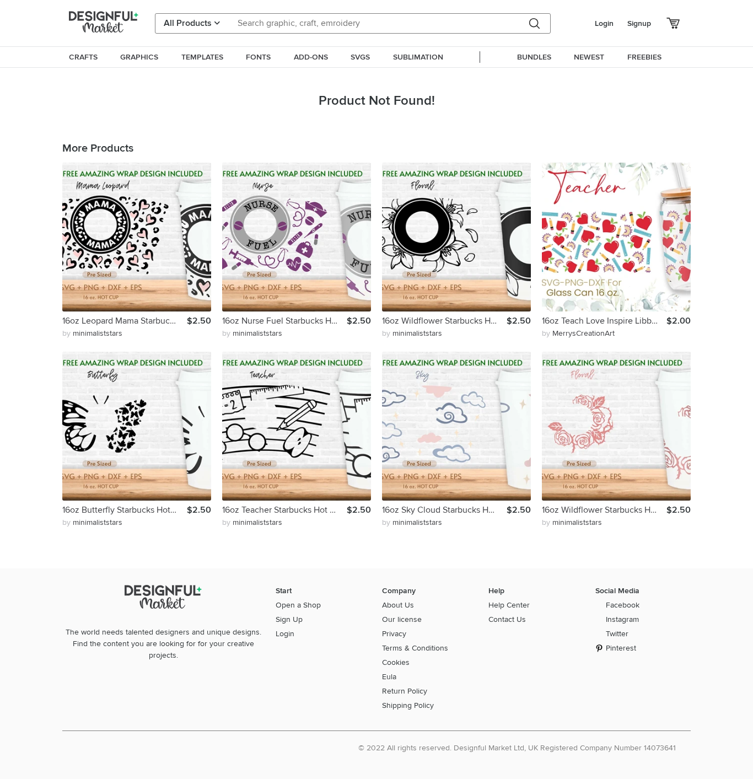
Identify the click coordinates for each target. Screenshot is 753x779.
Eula (389, 676)
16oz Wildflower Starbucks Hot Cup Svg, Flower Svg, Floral (444, 320)
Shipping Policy (408, 705)
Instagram (622, 619)
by (92, 333)
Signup (639, 23)
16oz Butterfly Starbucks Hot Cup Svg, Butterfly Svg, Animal (124, 509)
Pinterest (621, 648)
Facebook (622, 605)
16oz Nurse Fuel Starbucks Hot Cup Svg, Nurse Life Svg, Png (284, 320)
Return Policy (404, 691)
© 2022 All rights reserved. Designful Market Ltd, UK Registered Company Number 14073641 (517, 748)
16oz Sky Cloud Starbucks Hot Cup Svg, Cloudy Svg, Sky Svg (444, 509)
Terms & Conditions (415, 648)
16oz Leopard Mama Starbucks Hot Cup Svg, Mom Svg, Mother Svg (124, 320)
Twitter (617, 633)
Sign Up (289, 619)
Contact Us (507, 619)
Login (604, 23)
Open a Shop (298, 605)
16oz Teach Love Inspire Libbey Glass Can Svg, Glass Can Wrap (604, 320)
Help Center (509, 605)
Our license (402, 619)
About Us (398, 605)
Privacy (394, 633)
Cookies (396, 662)
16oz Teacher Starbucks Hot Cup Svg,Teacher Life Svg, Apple (284, 509)
